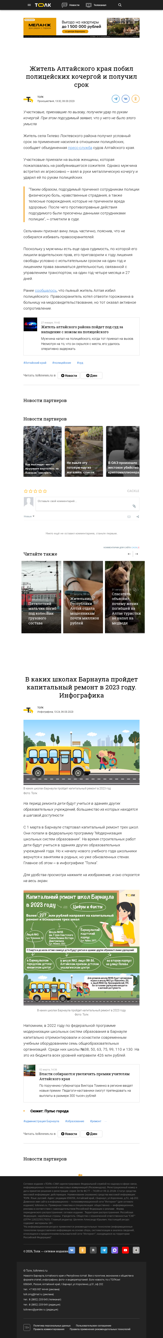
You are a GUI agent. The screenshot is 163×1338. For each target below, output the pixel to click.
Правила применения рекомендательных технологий (100, 1329)
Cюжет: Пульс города (49, 1111)
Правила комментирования (48, 1329)
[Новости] (69, 375)
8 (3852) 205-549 (38, 1304)
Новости (74, 5)
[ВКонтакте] (125, 98)
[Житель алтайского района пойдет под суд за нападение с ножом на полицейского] (30, 336)
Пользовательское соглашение (93, 1325)
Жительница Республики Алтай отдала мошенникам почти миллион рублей (84, 610)
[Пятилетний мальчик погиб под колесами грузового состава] (41, 597)
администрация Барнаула (41, 1121)
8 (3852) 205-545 (38, 1299)
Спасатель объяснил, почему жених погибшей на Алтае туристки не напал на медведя (126, 608)
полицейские (61, 362)
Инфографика (45, 711)
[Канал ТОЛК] (91, 375)
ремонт (95, 1121)
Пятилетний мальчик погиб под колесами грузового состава (42, 613)
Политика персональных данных (52, 1325)
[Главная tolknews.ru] (43, 5)
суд (80, 362)
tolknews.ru (40, 1270)
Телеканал (100, 5)
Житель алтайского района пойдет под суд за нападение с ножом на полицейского (82, 329)
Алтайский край (34, 362)
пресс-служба (80, 147)
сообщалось (46, 290)
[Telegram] (115, 98)
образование (74, 1121)
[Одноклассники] (135, 98)
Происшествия (45, 101)
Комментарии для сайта (122, 547)
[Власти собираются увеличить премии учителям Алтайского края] (29, 1083)
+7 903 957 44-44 (38, 1289)
